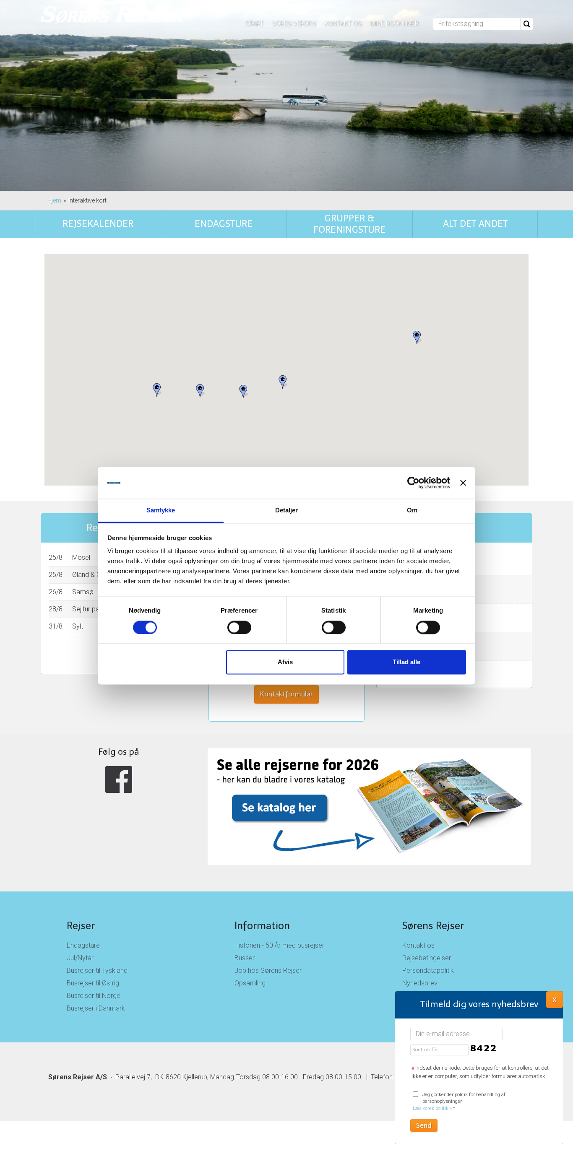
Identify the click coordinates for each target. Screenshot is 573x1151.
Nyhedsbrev (420, 983)
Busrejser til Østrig (93, 983)
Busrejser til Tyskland (97, 970)
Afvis (285, 662)
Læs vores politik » (432, 1108)
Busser (244, 958)
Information (262, 926)
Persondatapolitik (428, 970)
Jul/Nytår (80, 958)
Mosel (81, 557)
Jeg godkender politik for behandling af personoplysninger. (459, 1102)
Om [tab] (412, 510)
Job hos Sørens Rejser (268, 970)
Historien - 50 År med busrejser (279, 945)
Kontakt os (343, 23)
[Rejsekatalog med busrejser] (286, 806)
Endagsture (83, 945)
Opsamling (250, 983)
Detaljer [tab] (286, 510)
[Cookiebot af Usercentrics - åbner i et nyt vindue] (413, 482)
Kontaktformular (286, 694)
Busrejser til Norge (93, 996)
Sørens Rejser (433, 926)
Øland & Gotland (96, 575)
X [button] (554, 999)
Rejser (81, 926)
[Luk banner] (463, 483)
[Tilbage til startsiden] (113, 15)
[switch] (239, 627)
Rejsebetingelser (426, 958)
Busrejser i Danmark (96, 1008)
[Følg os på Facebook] (118, 780)
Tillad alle (406, 662)
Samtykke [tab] (160, 510)
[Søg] (527, 24)
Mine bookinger (394, 23)
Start (254, 23)
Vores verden (294, 23)
